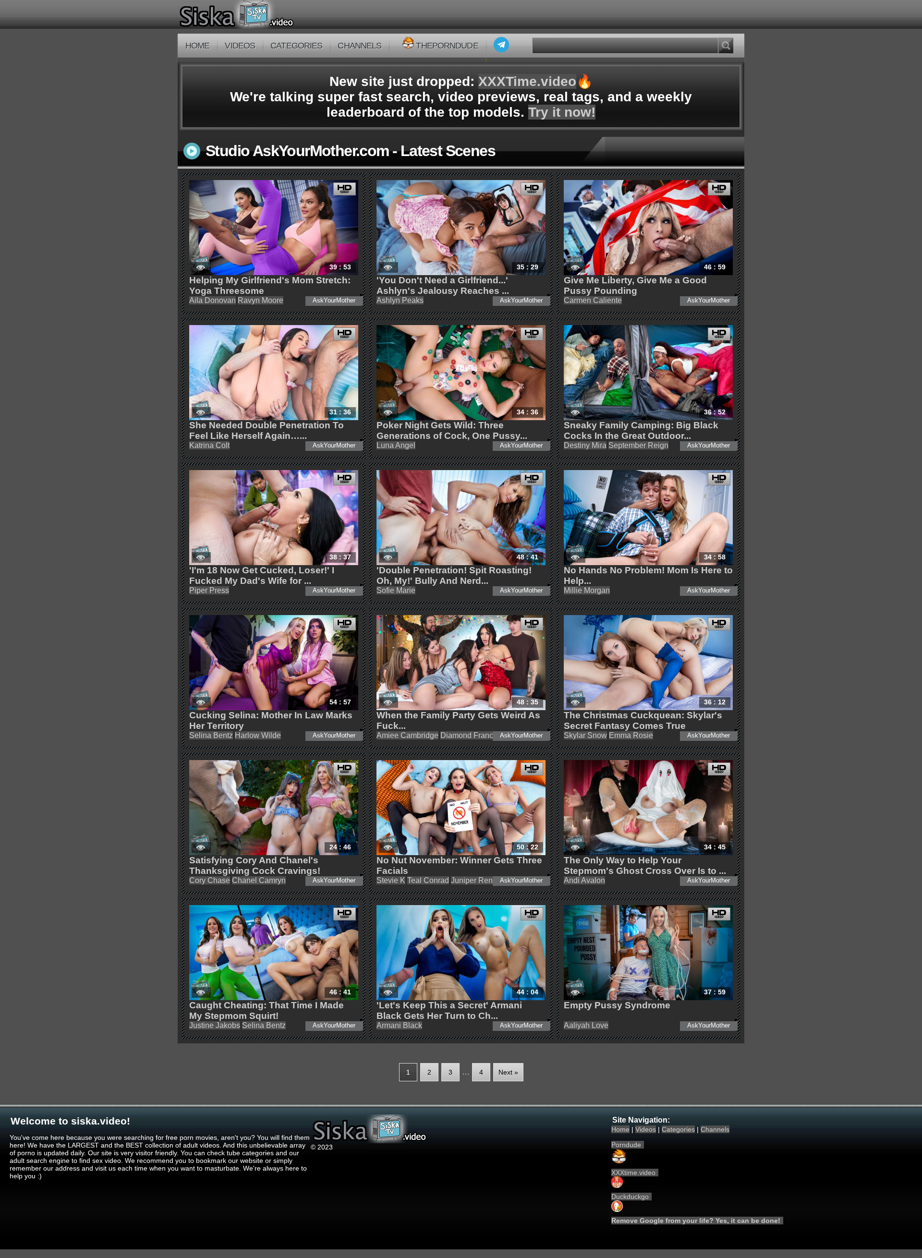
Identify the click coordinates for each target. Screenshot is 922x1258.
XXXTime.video (527, 81)
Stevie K (390, 880)
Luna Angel (395, 445)
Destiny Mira (585, 445)
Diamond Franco (468, 735)
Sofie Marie (395, 590)
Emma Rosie (631, 735)
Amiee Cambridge (407, 735)
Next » (508, 1072)
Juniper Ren (472, 880)
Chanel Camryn (259, 880)
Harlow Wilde (258, 735)
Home (197, 45)
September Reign (638, 445)
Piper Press (209, 590)
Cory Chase (209, 880)
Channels (359, 45)
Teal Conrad (428, 880)
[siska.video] (272, 14)
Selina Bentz (211, 735)
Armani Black (399, 1025)
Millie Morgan (587, 590)
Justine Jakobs (214, 1025)
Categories (296, 45)
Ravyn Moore (260, 300)
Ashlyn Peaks (400, 300)
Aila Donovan (212, 300)
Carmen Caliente (593, 300)
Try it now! (561, 112)
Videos (240, 45)
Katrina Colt (209, 445)
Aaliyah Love (586, 1025)
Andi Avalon (584, 880)
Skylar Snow (585, 735)
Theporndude (447, 45)
